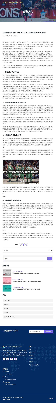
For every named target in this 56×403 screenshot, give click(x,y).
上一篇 (6, 250)
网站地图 (51, 398)
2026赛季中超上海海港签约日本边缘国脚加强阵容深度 (27, 281)
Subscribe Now (48, 331)
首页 (25, 14)
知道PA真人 (7, 300)
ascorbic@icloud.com (10, 379)
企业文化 (6, 308)
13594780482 (8, 374)
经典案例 (6, 304)
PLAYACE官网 (6, 399)
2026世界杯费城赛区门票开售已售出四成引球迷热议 (26, 289)
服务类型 (6, 313)
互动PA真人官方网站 (9, 317)
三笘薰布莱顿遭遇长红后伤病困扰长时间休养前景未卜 (27, 273)
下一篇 (50, 250)
